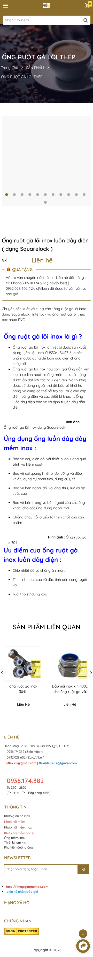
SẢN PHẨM (35, 67)
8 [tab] (60, 194)
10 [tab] (76, 194)
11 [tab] (84, 194)
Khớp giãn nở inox (17, 816)
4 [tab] (29, 194)
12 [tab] (45, 202)
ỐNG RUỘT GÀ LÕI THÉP (21, 76)
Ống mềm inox (14, 838)
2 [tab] (14, 194)
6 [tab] (45, 194)
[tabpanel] (46, 161)
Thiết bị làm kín (15, 842)
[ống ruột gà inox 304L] (23, 664)
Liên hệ (42, 260)
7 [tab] (53, 194)
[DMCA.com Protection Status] (21, 931)
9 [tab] (68, 194)
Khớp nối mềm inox (18, 827)
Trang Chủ (9, 67)
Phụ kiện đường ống (18, 847)
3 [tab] (22, 194)
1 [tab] (6, 194)
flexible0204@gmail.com (58, 763)
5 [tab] (37, 194)
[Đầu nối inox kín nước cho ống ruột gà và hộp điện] (70, 664)
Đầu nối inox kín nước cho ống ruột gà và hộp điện (70, 691)
